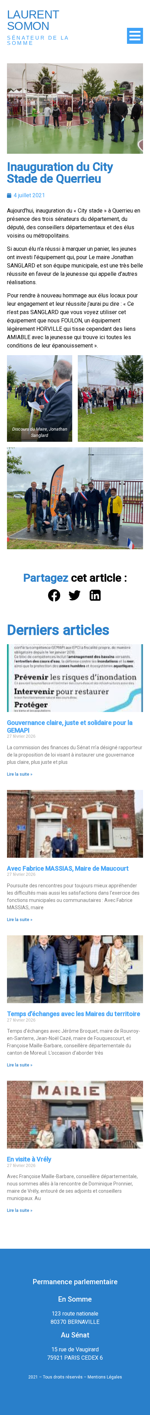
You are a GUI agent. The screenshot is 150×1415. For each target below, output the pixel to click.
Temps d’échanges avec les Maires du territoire (73, 1013)
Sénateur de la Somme (38, 40)
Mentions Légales (105, 1377)
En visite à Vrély (29, 1159)
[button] (54, 596)
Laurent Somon (33, 20)
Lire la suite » (19, 774)
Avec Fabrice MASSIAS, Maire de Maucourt (68, 868)
